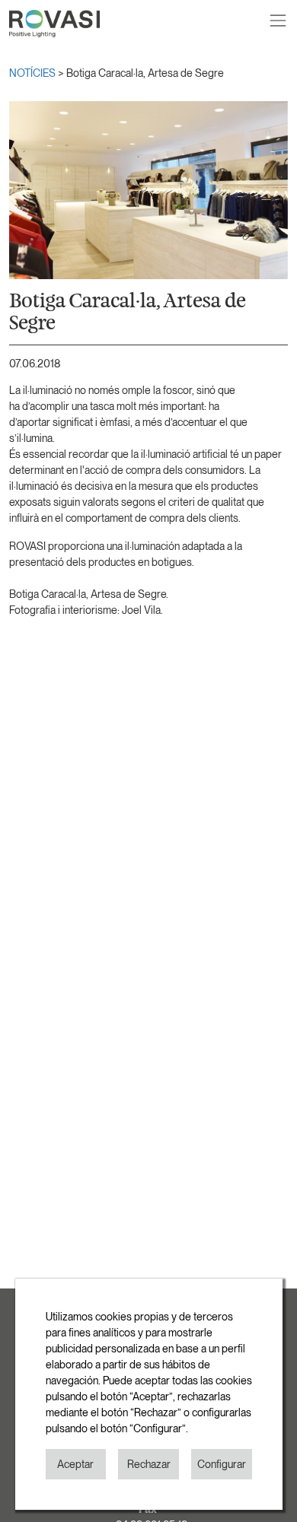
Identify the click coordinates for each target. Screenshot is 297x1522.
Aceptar (75, 1464)
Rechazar (149, 1464)
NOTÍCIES (33, 73)
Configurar (221, 1464)
